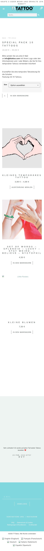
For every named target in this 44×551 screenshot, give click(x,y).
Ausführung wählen (22, 187)
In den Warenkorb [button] (22, 263)
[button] (3, 8)
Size (5, 84)
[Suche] (38, 14)
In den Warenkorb (19, 96)
